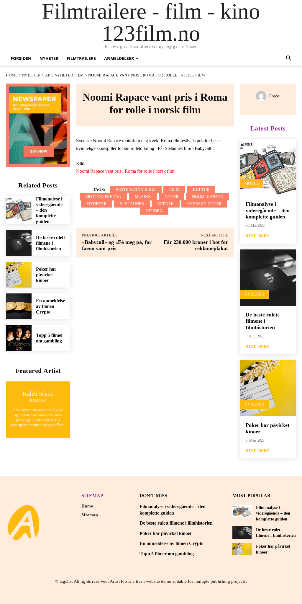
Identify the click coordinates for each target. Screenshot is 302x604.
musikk (143, 197)
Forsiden (21, 58)
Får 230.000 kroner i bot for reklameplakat (196, 245)
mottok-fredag (103, 197)
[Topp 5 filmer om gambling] (19, 338)
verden (154, 211)
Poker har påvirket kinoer (46, 275)
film (174, 189)
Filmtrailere (81, 58)
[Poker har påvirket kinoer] (19, 275)
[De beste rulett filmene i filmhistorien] (19, 243)
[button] (288, 59)
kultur (201, 189)
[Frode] (262, 96)
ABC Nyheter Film (64, 75)
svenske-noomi (204, 204)
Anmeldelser (119, 58)
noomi (171, 197)
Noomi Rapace (207, 197)
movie (251, 183)
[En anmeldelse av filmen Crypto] (19, 306)
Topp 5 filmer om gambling (166, 553)
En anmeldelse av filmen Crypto (50, 306)
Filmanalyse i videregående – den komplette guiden (268, 210)
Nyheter (49, 58)
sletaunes (132, 204)
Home (12, 75)
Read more (257, 236)
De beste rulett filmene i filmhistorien (50, 243)
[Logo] (23, 522)
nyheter (96, 204)
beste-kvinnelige (136, 189)
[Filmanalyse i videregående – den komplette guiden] (19, 209)
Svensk (165, 204)
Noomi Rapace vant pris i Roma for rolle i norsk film (125, 171)
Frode (274, 96)
